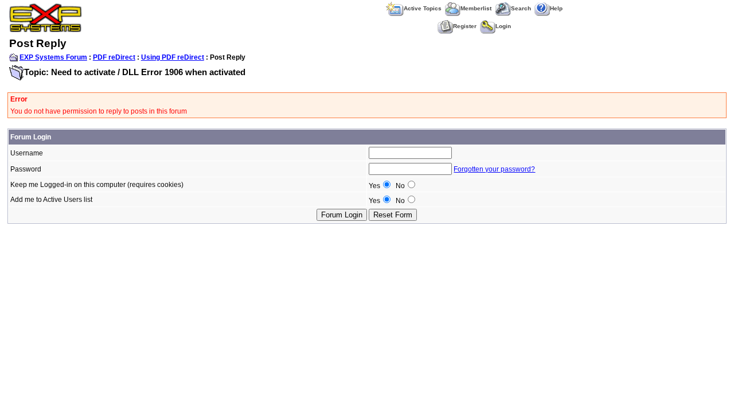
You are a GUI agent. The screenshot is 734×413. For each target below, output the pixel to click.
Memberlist (475, 8)
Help (556, 8)
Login (503, 26)
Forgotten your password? (494, 169)
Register (465, 26)
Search (521, 8)
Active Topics (423, 8)
